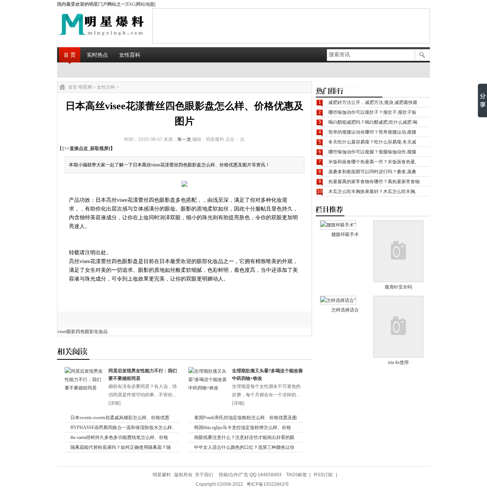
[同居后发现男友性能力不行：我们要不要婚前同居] (85, 388)
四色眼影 (85, 331)
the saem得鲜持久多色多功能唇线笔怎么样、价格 (119, 437)
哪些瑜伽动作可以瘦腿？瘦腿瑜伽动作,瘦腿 (372, 152)
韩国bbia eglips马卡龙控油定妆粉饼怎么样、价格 (242, 427)
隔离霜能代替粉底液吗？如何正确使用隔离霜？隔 (120, 447)
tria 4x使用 (398, 362)
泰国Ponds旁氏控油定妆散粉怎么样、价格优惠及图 (245, 417)
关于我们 (204, 474)
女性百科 (129, 55)
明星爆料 (162, 474)
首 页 (70, 55)
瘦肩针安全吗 (398, 287)
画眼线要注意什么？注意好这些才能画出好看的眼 (244, 437)
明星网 (85, 87)
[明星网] (82, 25)
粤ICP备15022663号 (268, 484)
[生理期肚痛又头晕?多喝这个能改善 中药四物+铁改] (208, 388)
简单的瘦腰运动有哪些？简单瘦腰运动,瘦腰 (372, 132)
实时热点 (97, 55)
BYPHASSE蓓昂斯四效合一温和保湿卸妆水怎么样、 (123, 427)
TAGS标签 (296, 474)
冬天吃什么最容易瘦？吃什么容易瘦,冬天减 (372, 142)
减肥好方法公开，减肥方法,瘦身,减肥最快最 (372, 102)
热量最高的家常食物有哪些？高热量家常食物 (374, 181)
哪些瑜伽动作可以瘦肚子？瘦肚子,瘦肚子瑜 (372, 112)
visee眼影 (66, 331)
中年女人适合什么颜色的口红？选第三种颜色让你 (244, 447)
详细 (114, 403)
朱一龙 (184, 139)
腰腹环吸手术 (345, 234)
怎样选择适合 (345, 310)
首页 (72, 87)
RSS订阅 (323, 474)
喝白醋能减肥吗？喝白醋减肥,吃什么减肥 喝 (372, 122)
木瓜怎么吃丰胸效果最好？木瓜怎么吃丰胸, (372, 191)
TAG (130, 4)
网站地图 (145, 4)
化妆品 (101, 331)
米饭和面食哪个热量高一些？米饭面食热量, (372, 161)
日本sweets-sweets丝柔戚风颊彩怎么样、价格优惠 (119, 417)
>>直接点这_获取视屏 (86, 148)
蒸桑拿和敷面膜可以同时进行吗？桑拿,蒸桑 (372, 171)
